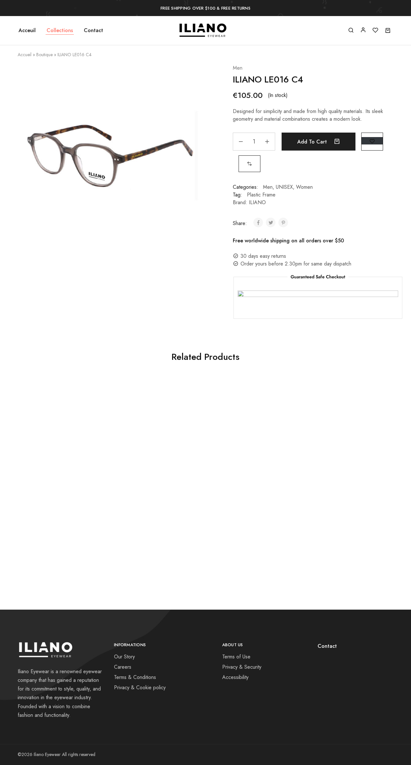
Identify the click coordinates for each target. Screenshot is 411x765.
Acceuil (27, 30)
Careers (122, 667)
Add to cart (312, 141)
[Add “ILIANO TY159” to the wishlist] (262, 436)
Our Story (124, 656)
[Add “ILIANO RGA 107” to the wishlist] (74, 436)
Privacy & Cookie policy (140, 687)
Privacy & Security (241, 667)
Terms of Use (236, 656)
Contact (93, 30)
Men (237, 68)
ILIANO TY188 (154, 413)
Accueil (24, 54)
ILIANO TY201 (341, 413)
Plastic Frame (261, 194)
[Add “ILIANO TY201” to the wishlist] (356, 436)
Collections (60, 30)
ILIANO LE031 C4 (153, 507)
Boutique (44, 54)
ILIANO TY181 (59, 507)
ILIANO (257, 202)
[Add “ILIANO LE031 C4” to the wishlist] (168, 529)
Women (304, 187)
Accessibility (235, 677)
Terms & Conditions (135, 677)
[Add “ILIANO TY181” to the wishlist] (74, 529)
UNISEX (284, 187)
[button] (249, 163)
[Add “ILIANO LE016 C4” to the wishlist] (372, 140)
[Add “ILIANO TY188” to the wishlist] (168, 436)
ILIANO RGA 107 (59, 413)
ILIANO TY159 (247, 413)
